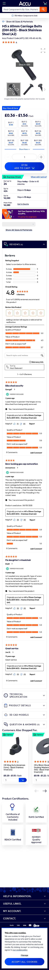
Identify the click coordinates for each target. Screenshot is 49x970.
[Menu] (4, 3)
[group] (24, 64)
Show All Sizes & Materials (19, 21)
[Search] (43, 9)
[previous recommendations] (36, 791)
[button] (43, 51)
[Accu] (25, 3)
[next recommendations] (45, 791)
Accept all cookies (24, 961)
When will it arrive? (39, 177)
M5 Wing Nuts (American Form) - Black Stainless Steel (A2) (14, 767)
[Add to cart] (23, 780)
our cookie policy (20, 950)
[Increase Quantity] (8, 157)
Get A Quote (23, 204)
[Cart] (45, 3)
